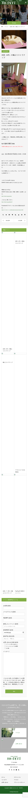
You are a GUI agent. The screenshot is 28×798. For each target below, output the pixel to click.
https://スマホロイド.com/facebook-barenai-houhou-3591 (12, 209)
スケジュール (17, 777)
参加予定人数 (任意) (8, 636)
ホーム (3, 777)
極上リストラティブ (8, 362)
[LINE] (12, 215)
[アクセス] (14, 729)
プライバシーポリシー (19, 782)
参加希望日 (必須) (8, 630)
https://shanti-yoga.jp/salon (7, 196)
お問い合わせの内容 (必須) (10, 642)
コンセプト (4, 779)
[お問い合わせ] (14, 740)
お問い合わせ (5, 782)
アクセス (16, 779)
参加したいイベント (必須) (10, 624)
